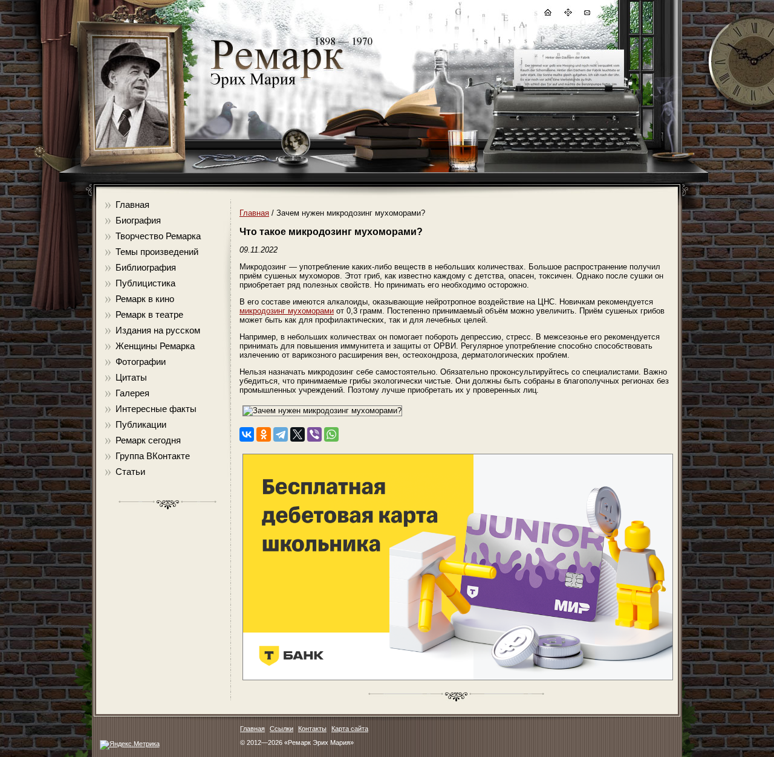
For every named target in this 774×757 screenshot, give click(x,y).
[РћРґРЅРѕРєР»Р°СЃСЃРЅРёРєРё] (263, 434)
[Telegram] (280, 434)
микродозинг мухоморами (286, 310)
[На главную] (547, 14)
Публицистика (145, 283)
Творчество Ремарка (158, 236)
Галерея (132, 393)
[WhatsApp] (331, 434)
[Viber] (314, 434)
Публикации (140, 424)
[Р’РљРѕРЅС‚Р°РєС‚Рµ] (246, 434)
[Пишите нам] (586, 14)
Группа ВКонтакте (152, 456)
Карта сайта (349, 728)
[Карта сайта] (567, 14)
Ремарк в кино (144, 299)
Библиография (145, 267)
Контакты (312, 728)
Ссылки (281, 728)
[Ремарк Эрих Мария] (276, 87)
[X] (297, 434)
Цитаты (131, 377)
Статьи (130, 471)
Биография (138, 220)
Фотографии (140, 361)
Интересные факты (156, 409)
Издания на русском (157, 330)
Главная (132, 204)
